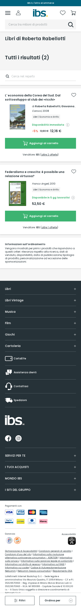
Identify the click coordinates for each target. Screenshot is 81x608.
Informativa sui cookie (17, 567)
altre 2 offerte (49, 154)
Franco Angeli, (40, 183)
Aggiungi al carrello (43, 143)
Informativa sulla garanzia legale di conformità (46, 561)
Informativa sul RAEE (53, 564)
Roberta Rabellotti (47, 106)
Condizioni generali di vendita (55, 551)
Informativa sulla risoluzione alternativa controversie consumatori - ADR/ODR (34, 556)
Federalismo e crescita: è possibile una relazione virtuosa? (34, 174)
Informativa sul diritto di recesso (22, 564)
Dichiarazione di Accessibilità (21, 551)
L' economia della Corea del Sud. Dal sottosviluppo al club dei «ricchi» (32, 97)
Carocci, (37, 111)
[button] (57, 600)
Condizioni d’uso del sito (18, 554)
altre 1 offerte (49, 227)
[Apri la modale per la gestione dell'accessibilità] (72, 541)
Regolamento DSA (62, 571)
